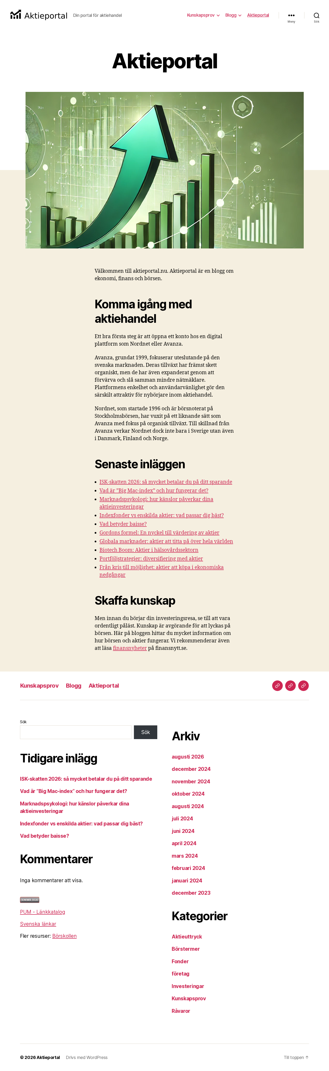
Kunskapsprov (201, 15)
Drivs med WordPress (87, 1057)
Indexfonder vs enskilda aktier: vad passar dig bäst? (161, 515)
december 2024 (191, 769)
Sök (23, 721)
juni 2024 (183, 831)
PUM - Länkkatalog (42, 912)
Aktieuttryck (187, 937)
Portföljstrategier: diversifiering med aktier (151, 559)
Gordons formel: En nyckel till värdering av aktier (159, 533)
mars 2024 (185, 856)
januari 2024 (187, 881)
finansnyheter (130, 648)
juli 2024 (182, 819)
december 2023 (191, 893)
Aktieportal (258, 15)
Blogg (231, 15)
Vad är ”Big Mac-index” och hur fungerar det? (153, 491)
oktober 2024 (188, 794)
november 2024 (191, 782)
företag (181, 974)
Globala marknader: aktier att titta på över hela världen (166, 541)
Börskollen (64, 936)
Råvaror (181, 1011)
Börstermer (186, 949)
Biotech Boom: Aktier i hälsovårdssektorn (148, 550)
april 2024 (184, 843)
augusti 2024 (188, 806)
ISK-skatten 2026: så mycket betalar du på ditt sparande (165, 482)
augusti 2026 (188, 757)
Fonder (180, 961)
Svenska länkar (38, 924)
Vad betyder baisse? (123, 524)
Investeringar (188, 986)
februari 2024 (188, 868)
